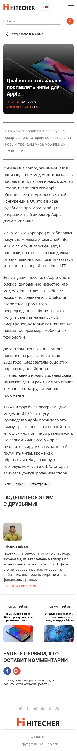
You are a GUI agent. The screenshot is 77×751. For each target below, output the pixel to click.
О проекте (38, 737)
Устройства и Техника (27, 34)
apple (19, 484)
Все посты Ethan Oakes (20, 586)
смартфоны (39, 484)
